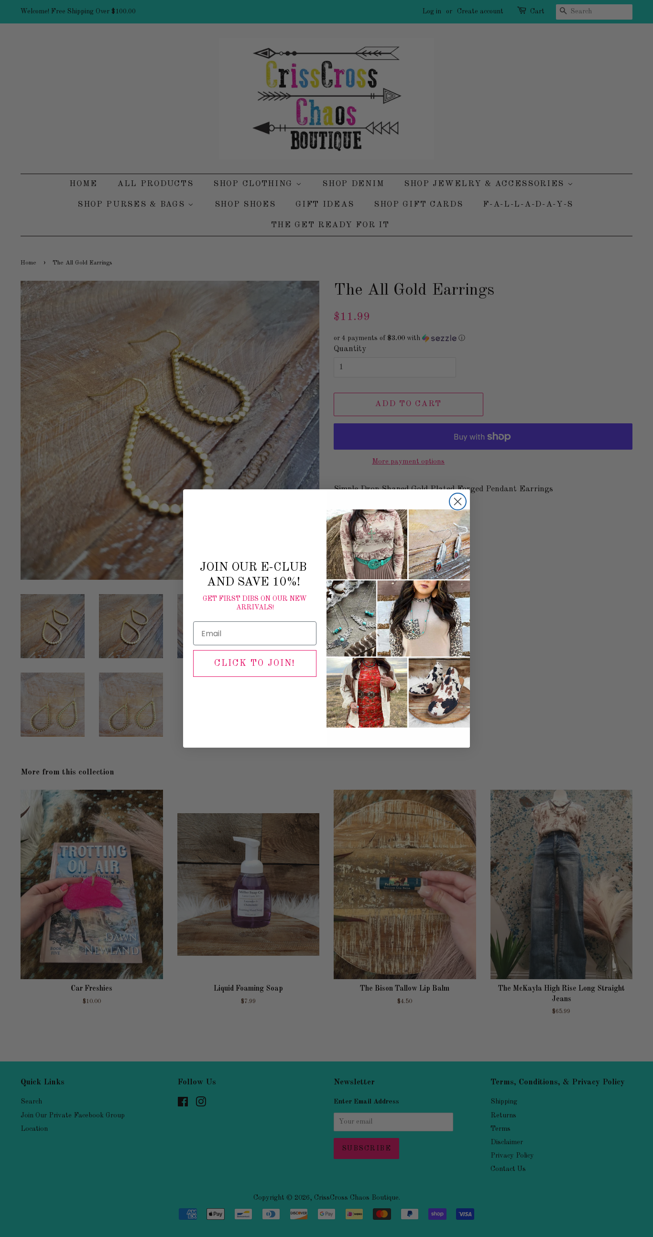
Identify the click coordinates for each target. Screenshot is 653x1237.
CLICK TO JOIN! (254, 663)
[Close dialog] (457, 501)
